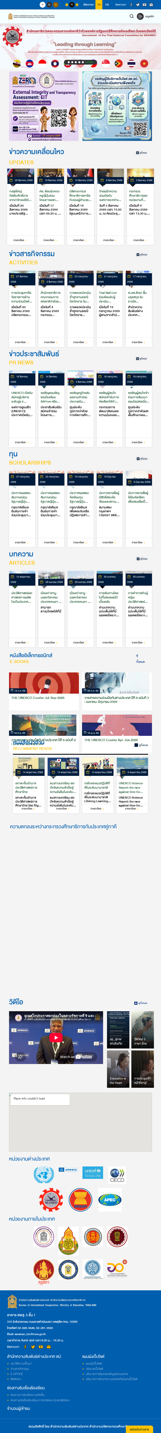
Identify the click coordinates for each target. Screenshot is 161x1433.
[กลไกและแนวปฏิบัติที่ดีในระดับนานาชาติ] (98, 785)
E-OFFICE (17, 1374)
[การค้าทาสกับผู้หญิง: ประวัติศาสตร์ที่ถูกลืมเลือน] (139, 609)
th (99, 5)
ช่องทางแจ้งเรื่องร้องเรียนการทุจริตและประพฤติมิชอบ (40, 1400)
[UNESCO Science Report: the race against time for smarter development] (132, 785)
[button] (72, 62)
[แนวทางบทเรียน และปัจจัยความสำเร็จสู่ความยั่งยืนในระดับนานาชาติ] (63, 785)
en (107, 5)
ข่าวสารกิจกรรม (20, 1369)
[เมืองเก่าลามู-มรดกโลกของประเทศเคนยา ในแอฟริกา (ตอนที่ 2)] (51, 609)
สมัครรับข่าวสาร (139, 1429)
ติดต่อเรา (16, 1379)
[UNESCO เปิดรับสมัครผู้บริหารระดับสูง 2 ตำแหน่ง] (22, 409)
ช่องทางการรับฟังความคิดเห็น (28, 1395)
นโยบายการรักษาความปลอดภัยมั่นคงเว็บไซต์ (111, 1379)
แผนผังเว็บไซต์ (94, 1363)
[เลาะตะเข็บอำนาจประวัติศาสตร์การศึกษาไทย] (29, 785)
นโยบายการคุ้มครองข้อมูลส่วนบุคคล (107, 1374)
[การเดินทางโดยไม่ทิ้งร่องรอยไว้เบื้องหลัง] (110, 609)
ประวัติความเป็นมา (21, 1363)
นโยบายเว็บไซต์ (94, 1369)
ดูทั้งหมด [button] (140, 658)
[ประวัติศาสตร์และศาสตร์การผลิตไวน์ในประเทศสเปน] (22, 609)
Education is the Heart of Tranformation (119, 1083)
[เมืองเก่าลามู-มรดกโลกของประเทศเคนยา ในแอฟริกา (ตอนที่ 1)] (80, 609)
